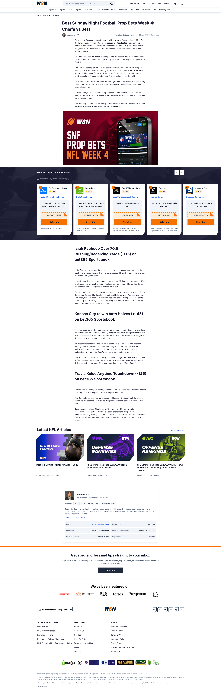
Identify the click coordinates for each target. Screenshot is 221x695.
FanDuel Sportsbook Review (52, 197)
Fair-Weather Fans (45, 635)
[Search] (111, 3)
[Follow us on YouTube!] (165, 609)
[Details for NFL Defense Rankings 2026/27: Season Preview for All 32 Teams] (110, 447)
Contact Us (79, 631)
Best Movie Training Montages (50, 639)
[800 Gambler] (125, 662)
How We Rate (80, 639)
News (145, 4)
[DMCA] (69, 662)
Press (76, 647)
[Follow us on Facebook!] (154, 609)
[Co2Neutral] (153, 662)
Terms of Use (117, 635)
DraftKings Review (84, 197)
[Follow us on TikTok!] (182, 609)
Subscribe (110, 570)
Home (39, 15)
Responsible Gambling (160, 4)
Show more (175, 430)
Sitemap (77, 651)
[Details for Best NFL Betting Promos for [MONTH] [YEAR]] (60, 447)
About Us (78, 626)
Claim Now (54, 222)
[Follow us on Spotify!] (176, 609)
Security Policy (117, 651)
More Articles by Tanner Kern (77, 518)
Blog (174, 4)
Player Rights (116, 643)
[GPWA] (140, 662)
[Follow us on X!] (159, 609)
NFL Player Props (54, 15)
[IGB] (91, 662)
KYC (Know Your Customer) (123, 647)
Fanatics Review (157, 197)
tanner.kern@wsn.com (100, 524)
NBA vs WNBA (43, 626)
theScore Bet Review (195, 197)
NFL (44, 15)
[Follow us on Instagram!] (171, 609)
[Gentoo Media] (108, 662)
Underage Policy (118, 639)
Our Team (78, 635)
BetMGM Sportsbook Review (125, 197)
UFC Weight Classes (46, 631)
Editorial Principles (119, 626)
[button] (176, 172)
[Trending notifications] (182, 4)
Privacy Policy (117, 631)
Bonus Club (134, 4)
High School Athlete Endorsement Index (54, 643)
